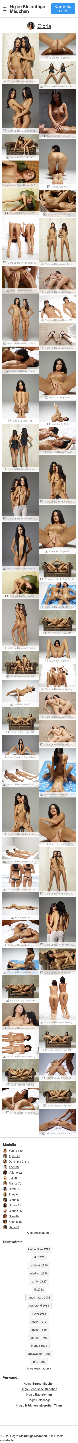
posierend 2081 (39, 1305)
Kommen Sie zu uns (63, 8)
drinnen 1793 (39, 1337)
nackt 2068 (39, 1313)
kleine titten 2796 (39, 1249)
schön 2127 (39, 1281)
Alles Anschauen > (39, 1232)
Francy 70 (15, 1183)
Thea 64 (14, 1194)
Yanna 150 (16, 1150)
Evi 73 (13, 1178)
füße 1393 (39, 1361)
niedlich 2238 (39, 1273)
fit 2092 (39, 1289)
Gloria (44, 25)
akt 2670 (39, 1257)
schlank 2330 (39, 1265)
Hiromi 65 (15, 1189)
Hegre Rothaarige (39, 1400)
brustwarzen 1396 (39, 1353)
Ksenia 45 (15, 1222)
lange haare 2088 (39, 1297)
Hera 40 (14, 1227)
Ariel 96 (14, 1167)
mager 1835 (39, 1329)
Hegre (27, 8)
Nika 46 (14, 1216)
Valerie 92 (15, 1172)
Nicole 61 (15, 1205)
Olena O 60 (16, 1211)
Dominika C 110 (19, 1161)
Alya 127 (14, 1156)
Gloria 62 (14, 1200)
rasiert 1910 (39, 1321)
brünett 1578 (39, 1345)
